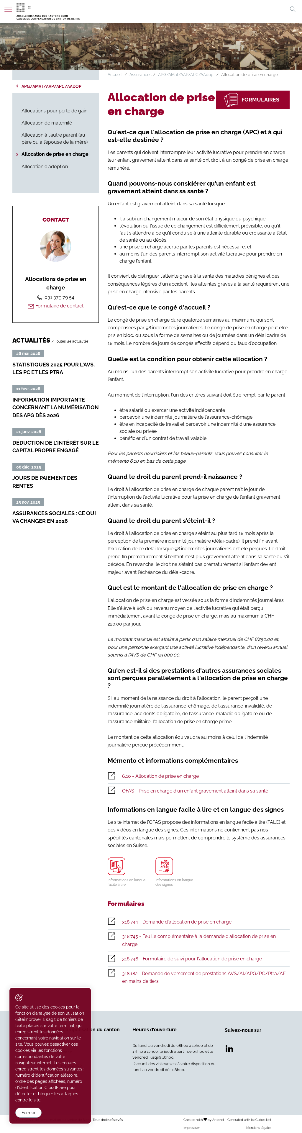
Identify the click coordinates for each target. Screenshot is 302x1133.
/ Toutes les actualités (70, 341)
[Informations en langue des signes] (174, 866)
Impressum (191, 1128)
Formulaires (260, 99)
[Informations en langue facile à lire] (127, 866)
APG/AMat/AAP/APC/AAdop (51, 86)
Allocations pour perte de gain (54, 111)
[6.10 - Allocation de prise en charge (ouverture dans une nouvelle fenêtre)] (199, 776)
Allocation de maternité (47, 123)
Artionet (218, 1120)
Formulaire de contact (59, 306)
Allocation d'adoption (45, 166)
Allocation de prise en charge (55, 154)
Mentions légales (258, 1128)
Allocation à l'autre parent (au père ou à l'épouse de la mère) (55, 138)
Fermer (28, 1112)
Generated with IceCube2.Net (249, 1120)
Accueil (115, 74)
